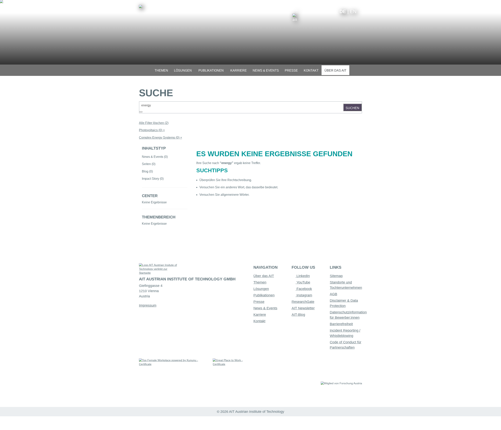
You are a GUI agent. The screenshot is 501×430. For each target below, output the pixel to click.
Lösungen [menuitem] (183, 70)
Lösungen (261, 289)
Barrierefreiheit (341, 324)
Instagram (304, 295)
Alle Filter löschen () (154, 123)
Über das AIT (263, 276)
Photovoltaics (152, 130)
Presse (258, 302)
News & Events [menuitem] (266, 70)
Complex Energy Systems (160, 137)
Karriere (259, 315)
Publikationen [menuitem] (211, 70)
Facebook (304, 289)
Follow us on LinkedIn (321, 11)
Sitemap (336, 276)
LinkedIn (303, 276)
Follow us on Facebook (333, 11)
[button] (295, 15)
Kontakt (259, 321)
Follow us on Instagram (327, 11)
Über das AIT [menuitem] (335, 70)
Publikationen (264, 295)
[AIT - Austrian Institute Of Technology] (140, 6)
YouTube (303, 282)
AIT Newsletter (303, 308)
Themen (259, 282)
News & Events (265, 308)
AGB (333, 294)
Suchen (352, 108)
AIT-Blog (298, 315)
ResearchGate (303, 302)
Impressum (147, 305)
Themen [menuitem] (161, 70)
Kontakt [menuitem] (311, 70)
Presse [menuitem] (291, 70)
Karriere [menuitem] (238, 70)
